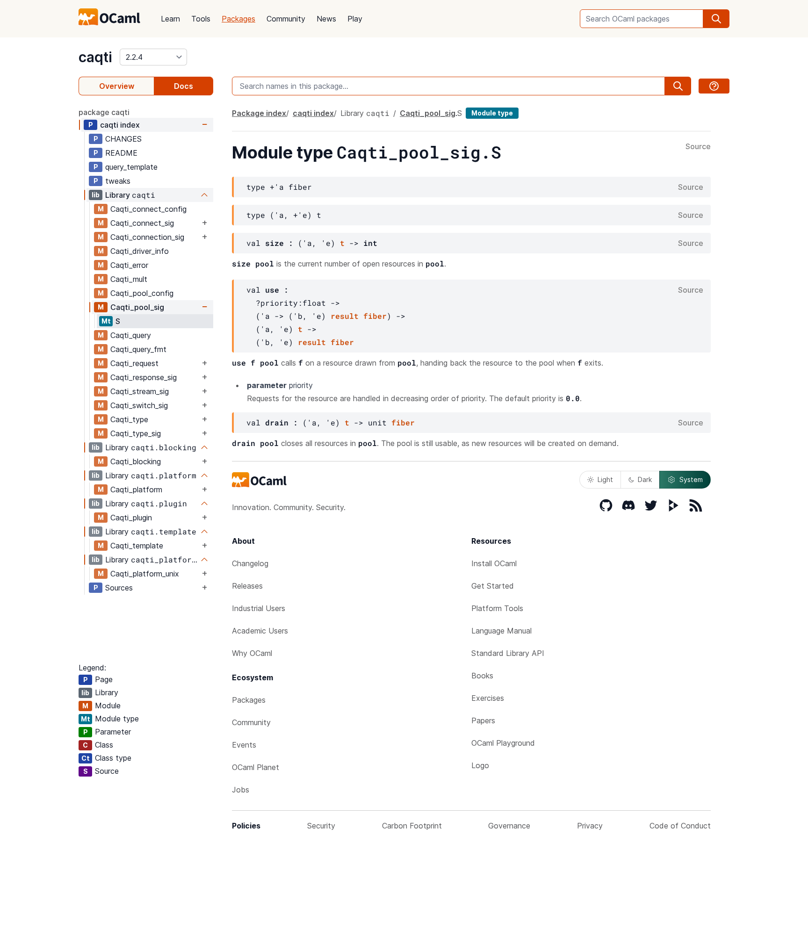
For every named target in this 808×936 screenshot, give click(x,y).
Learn (170, 18)
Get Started (492, 585)
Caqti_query (130, 335)
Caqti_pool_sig (137, 307)
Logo (480, 765)
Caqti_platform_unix (144, 573)
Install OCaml (494, 563)
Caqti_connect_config (148, 209)
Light (605, 479)
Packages (238, 18)
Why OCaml (252, 653)
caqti (95, 57)
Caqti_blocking (135, 461)
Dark (645, 479)
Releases (247, 585)
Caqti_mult (128, 279)
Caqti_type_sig (135, 433)
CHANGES (123, 139)
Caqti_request (134, 363)
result (345, 316)
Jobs (240, 789)
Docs (183, 86)
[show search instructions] (714, 86)
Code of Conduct (680, 825)
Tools (200, 18)
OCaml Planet (255, 767)
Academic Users (260, 630)
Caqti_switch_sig (139, 405)
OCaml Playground (503, 743)
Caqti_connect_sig (142, 223)
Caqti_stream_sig (139, 391)
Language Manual (501, 630)
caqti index (120, 125)
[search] (716, 18)
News (326, 18)
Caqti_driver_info (139, 251)
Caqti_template (136, 545)
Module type (492, 113)
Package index (259, 113)
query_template (131, 167)
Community (286, 18)
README (121, 153)
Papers (483, 720)
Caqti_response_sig (143, 377)
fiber (375, 316)
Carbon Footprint (412, 825)
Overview (116, 86)
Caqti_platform (136, 489)
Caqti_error (129, 265)
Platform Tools (497, 608)
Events (244, 744)
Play (354, 18)
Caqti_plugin (131, 517)
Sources (119, 587)
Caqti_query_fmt (138, 349)
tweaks (117, 181)
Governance (509, 825)
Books (482, 675)
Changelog (250, 563)
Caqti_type (129, 419)
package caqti (104, 112)
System (691, 479)
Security (321, 825)
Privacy (590, 825)
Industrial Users (258, 608)
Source (698, 147)
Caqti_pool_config (141, 293)
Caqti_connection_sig (147, 237)
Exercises (487, 698)
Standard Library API (507, 653)
